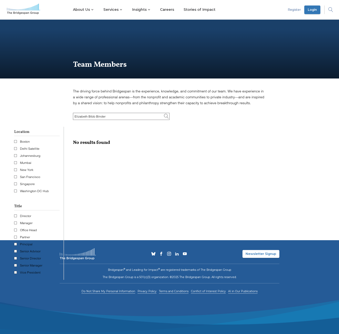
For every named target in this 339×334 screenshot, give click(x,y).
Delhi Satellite (29, 148)
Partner (25, 237)
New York (26, 169)
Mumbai (25, 162)
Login (312, 10)
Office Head (28, 230)
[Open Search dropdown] (328, 9)
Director (25, 215)
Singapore (27, 183)
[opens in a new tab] (153, 254)
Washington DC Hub (34, 191)
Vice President (30, 272)
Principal (26, 244)
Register (294, 10)
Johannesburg (30, 155)
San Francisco (30, 176)
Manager (26, 222)
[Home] (23, 10)
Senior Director (30, 258)
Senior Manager (31, 265)
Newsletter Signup (261, 254)
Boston (25, 141)
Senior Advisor (30, 251)
